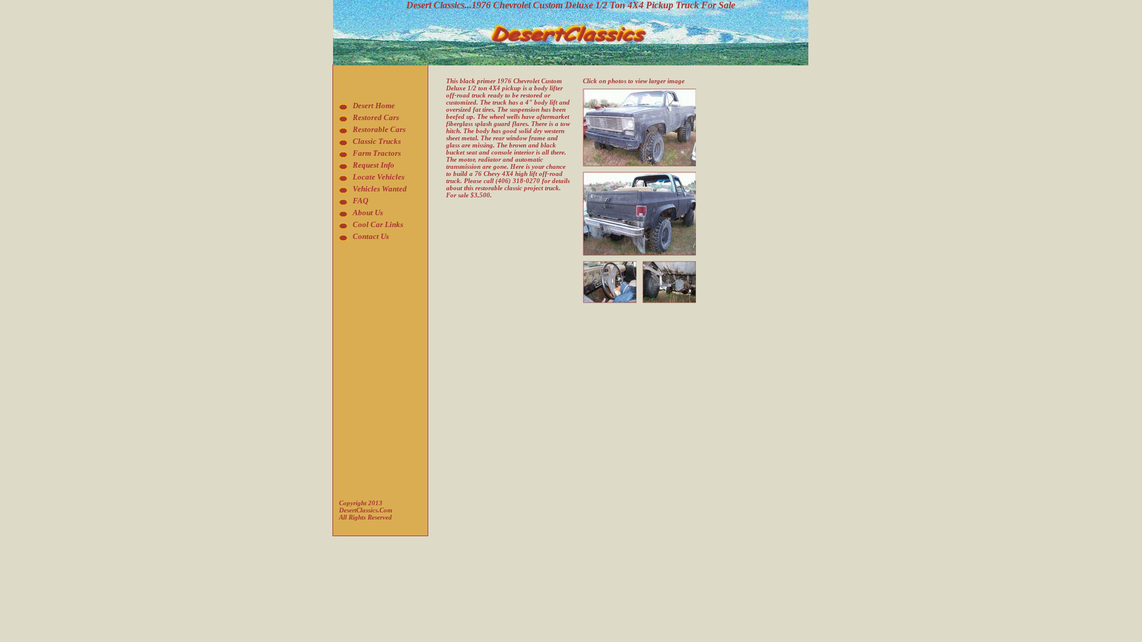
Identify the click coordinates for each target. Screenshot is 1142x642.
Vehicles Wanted (380, 188)
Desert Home (374, 105)
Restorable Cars (379, 129)
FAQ (360, 200)
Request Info (373, 164)
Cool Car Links (378, 224)
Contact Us (371, 236)
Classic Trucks (377, 141)
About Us (368, 212)
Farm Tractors (377, 153)
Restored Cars (376, 117)
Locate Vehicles (378, 176)
